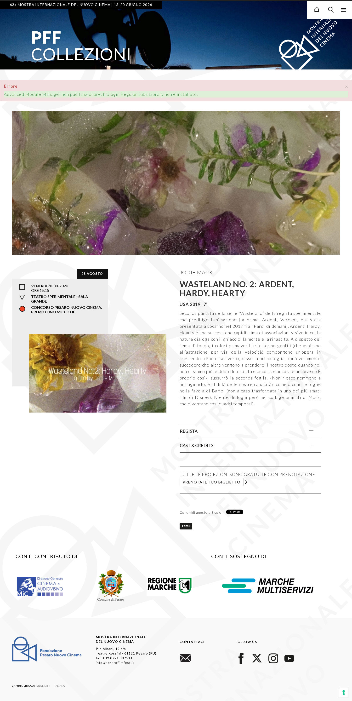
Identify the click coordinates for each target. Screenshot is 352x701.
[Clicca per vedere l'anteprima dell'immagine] (176, 202)
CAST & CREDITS (196, 445)
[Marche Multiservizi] (267, 585)
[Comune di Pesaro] (111, 584)
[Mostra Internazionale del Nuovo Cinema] (316, 8)
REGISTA (189, 431)
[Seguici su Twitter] (257, 658)
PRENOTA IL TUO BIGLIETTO (211, 482)
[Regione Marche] (170, 584)
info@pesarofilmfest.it (115, 663)
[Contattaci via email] (185, 658)
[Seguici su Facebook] (241, 658)
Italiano (59, 685)
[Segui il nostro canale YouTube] (289, 658)
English (42, 685)
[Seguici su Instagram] (273, 658)
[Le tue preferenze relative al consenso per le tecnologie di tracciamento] (343, 692)
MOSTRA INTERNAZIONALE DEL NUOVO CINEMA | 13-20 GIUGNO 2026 (81, 4)
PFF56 (186, 526)
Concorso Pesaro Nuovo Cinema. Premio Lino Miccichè (66, 309)
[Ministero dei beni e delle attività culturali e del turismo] (45, 586)
